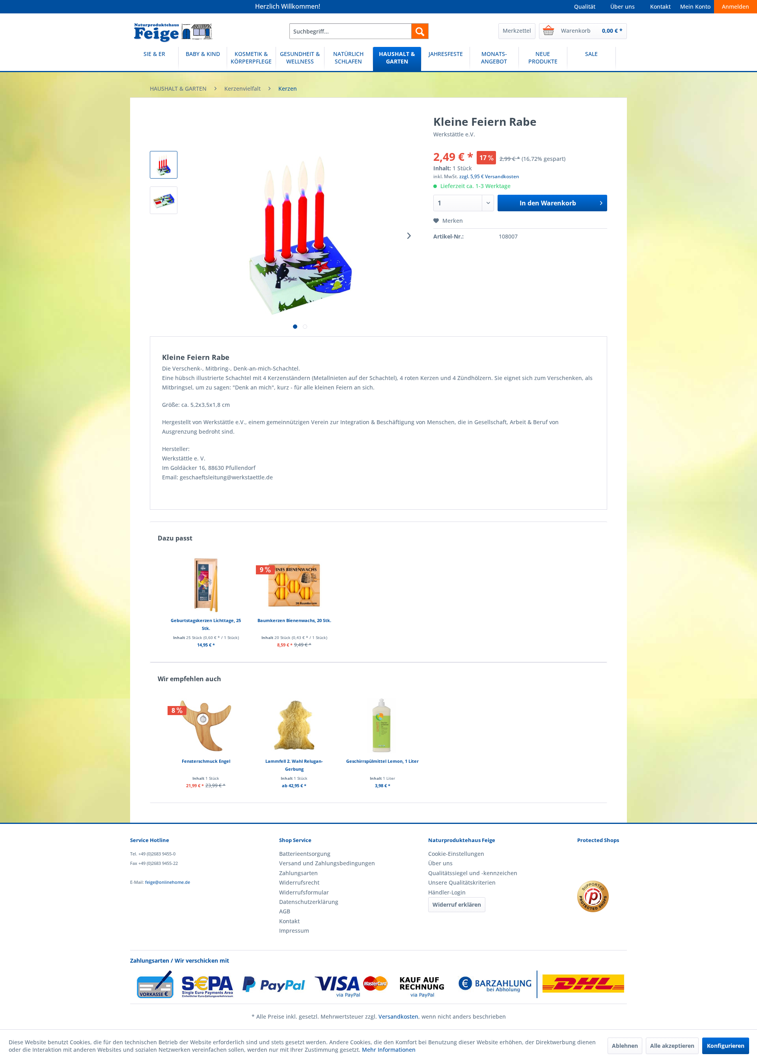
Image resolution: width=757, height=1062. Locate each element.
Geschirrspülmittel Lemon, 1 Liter (382, 761)
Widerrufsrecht (299, 882)
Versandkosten (398, 1016)
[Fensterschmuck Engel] (206, 725)
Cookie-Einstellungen (456, 853)
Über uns (622, 6)
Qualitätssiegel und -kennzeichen (472, 873)
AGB (284, 911)
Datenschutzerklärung (308, 901)
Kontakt (660, 6)
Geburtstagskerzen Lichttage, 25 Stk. (206, 624)
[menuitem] (359, 31)
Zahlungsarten (298, 873)
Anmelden (735, 6)
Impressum (294, 930)
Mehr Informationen (389, 1049)
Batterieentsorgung (304, 853)
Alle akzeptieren (672, 1045)
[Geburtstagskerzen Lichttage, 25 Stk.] (206, 585)
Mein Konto (695, 6)
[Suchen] (420, 31)
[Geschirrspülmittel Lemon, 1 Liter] (382, 725)
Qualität (584, 6)
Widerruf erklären (457, 904)
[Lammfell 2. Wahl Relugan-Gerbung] (294, 725)
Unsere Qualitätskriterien (462, 882)
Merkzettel (517, 30)
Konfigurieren (725, 1045)
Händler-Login (447, 892)
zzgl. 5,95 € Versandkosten (489, 176)
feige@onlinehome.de (167, 882)
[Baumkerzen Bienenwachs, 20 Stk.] (294, 585)
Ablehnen (625, 1045)
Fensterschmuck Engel (206, 761)
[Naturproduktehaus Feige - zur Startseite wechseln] (173, 33)
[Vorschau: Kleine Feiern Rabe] (163, 165)
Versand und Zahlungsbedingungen (327, 863)
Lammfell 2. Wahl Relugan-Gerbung (294, 765)
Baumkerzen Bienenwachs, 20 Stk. (294, 620)
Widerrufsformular (304, 892)
